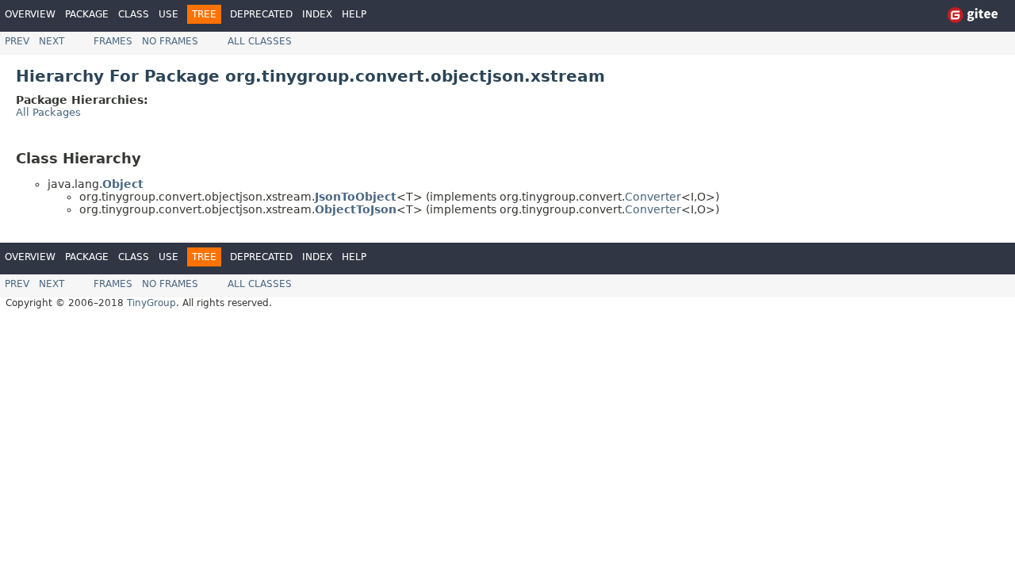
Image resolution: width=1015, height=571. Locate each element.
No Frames (170, 41)
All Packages (48, 112)
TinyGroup (151, 302)
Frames (113, 41)
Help (354, 14)
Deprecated (261, 14)
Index (317, 14)
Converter (653, 196)
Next (51, 41)
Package (87, 14)
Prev (17, 41)
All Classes (260, 41)
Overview (30, 14)
